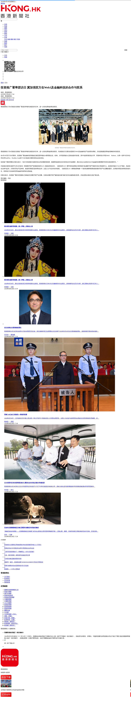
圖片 (15, 39)
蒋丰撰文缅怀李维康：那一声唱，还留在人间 (18, 226)
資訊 (5, 30)
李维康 (6, 233)
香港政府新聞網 (9, 597)
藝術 (12, 39)
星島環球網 (7, 608)
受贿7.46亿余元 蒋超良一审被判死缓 (15, 414)
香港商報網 (7, 606)
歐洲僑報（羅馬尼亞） (11, 623)
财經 (5, 31)
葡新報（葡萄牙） (10, 621)
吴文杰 (6, 334)
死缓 (12, 421)
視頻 (18, 39)
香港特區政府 (8, 595)
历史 (5, 534)
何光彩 (6, 489)
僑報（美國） (8, 616)
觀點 (5, 33)
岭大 (12, 489)
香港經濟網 (7, 605)
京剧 (12, 233)
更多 (5, 37)
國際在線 (7, 610)
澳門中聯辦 (7, 593)
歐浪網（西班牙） (10, 625)
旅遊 (8, 39)
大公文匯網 (7, 603)
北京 (5, 55)
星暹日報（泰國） (10, 618)
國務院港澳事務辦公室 (11, 590)
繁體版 (3, 3)
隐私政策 (7, 582)
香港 (5, 26)
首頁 (5, 24)
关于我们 (7, 576)
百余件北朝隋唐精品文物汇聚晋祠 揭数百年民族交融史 (21, 527)
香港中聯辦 (7, 591)
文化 (5, 35)
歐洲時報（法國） (10, 619)
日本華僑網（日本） (10, 614)
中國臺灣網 (7, 601)
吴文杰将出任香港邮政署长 (12, 327)
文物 (10, 534)
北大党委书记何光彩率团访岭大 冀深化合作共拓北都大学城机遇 (24, 482)
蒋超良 (6, 421)
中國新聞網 (7, 599)
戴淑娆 (13, 334)
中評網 (6, 612)
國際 (5, 28)
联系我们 (7, 578)
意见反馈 (7, 580)
